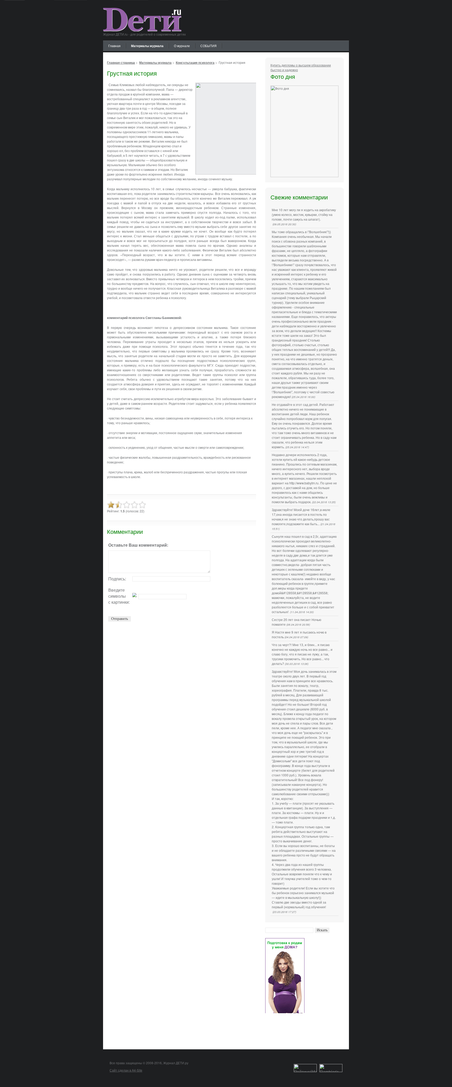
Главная (114, 45)
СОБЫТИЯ (208, 45)
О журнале (182, 45)
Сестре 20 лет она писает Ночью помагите (296, 621)
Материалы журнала (147, 45)
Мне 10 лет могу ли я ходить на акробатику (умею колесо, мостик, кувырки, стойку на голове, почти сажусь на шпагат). (304, 217)
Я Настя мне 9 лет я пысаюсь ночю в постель (299, 634)
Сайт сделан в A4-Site (126, 1070)
